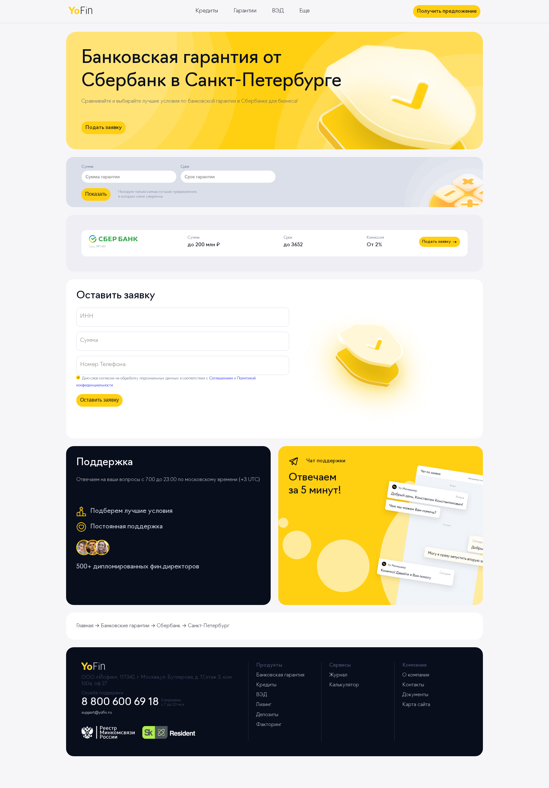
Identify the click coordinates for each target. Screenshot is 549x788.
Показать (96, 194)
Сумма (87, 167)
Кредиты (206, 11)
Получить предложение (447, 11)
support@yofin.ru (96, 713)
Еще (304, 11)
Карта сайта (416, 704)
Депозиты (267, 714)
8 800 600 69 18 (120, 702)
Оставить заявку (99, 400)
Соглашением (221, 378)
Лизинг (263, 704)
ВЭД (278, 11)
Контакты (413, 685)
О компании (415, 675)
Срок (184, 167)
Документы (415, 694)
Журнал (338, 675)
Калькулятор (344, 685)
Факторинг (268, 724)
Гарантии (245, 11)
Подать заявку (103, 127)
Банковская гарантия (280, 675)
